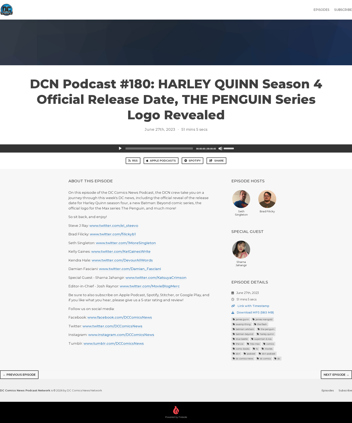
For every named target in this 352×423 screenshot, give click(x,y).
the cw (239, 343)
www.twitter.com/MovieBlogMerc (150, 286)
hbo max (255, 343)
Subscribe (343, 10)
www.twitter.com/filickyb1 (113, 234)
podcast (250, 353)
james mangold (263, 319)
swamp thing (243, 324)
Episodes (321, 10)
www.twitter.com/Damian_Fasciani (130, 269)
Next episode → (336, 374)
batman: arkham (244, 329)
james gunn (242, 319)
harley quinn (266, 334)
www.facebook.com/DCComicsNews (119, 317)
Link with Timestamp (253, 306)
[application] (176, 148)
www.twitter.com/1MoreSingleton (126, 243)
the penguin (267, 329)
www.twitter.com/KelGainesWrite (121, 251)
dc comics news (244, 358)
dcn (237, 353)
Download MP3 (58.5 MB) (255, 312)
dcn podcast (268, 353)
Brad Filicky (267, 211)
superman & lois (263, 339)
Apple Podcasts (163, 160)
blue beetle (241, 339)
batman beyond (244, 334)
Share (219, 160)
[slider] (229, 148)
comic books (242, 348)
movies (268, 348)
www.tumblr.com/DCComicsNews (114, 343)
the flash (262, 324)
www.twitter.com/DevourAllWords (122, 260)
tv (256, 348)
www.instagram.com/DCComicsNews (121, 335)
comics (270, 343)
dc (278, 358)
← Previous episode (19, 374)
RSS (135, 160)
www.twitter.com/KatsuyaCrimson (155, 278)
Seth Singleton (241, 213)
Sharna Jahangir (241, 263)
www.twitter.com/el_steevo (113, 226)
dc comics (265, 358)
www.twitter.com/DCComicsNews (112, 326)
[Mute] (220, 148)
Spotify (195, 160)
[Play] (120, 148)
